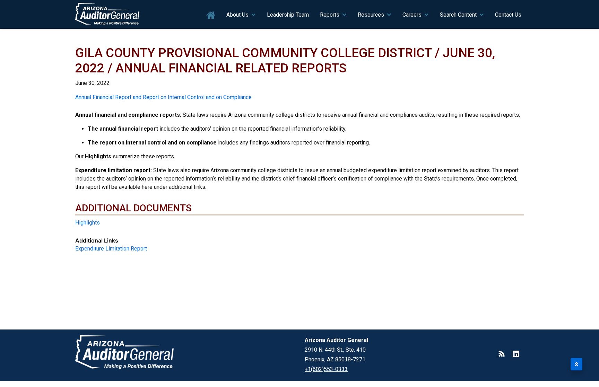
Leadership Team (288, 14)
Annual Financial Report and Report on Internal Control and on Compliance (163, 97)
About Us (237, 14)
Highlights (87, 222)
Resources (371, 14)
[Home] (107, 14)
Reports (329, 14)
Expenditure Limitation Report (111, 248)
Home (211, 15)
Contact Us (508, 14)
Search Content (458, 14)
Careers (412, 14)
